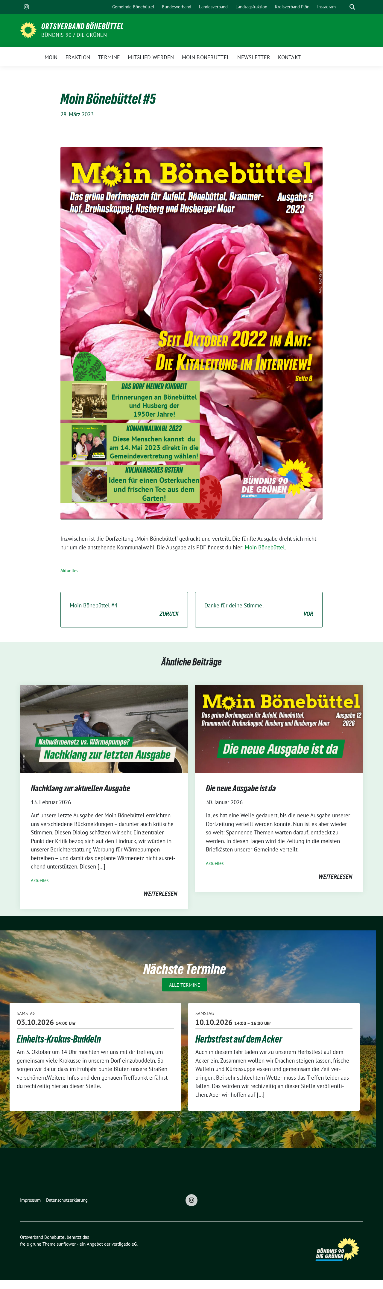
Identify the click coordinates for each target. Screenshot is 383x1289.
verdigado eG (124, 1244)
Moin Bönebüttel (265, 547)
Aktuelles (69, 570)
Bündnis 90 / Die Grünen (74, 34)
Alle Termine (184, 985)
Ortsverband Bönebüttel (82, 26)
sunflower (66, 1244)
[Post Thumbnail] (104, 728)
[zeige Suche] (352, 7)
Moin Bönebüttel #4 (124, 610)
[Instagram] (26, 7)
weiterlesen (160, 893)
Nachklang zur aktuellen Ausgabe (80, 788)
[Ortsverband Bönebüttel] (28, 29)
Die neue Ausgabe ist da (241, 788)
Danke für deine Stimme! (258, 610)
